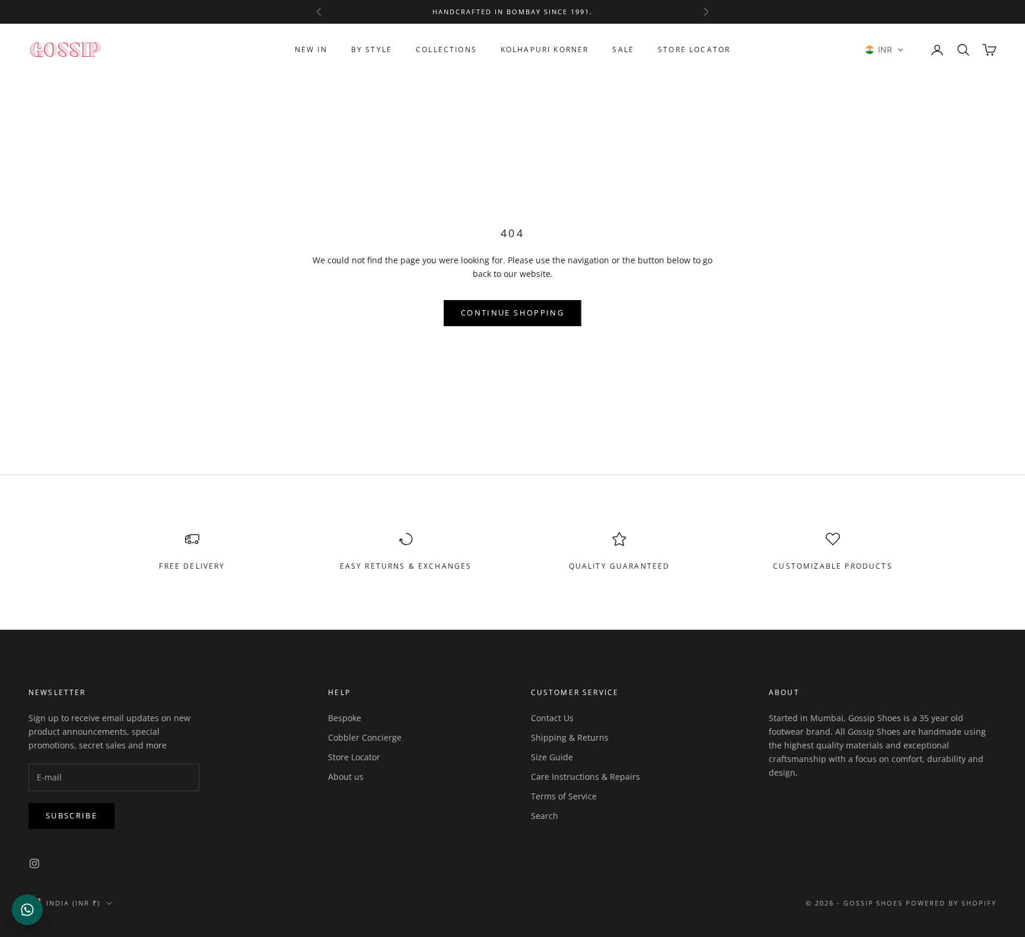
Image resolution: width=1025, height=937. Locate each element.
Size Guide (552, 757)
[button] (884, 49)
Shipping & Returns (570, 737)
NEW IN (311, 49)
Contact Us (552, 718)
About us (346, 776)
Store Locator (694, 49)
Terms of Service (564, 796)
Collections (446, 49)
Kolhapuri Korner (545, 49)
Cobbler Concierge (365, 737)
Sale (623, 49)
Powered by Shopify (951, 902)
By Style (371, 49)
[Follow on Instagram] (34, 863)
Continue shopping (512, 312)
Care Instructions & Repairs (585, 776)
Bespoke (344, 718)
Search (544, 815)
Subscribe (71, 815)
